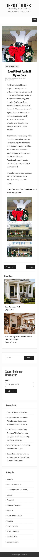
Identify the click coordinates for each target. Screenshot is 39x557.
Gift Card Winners (14, 505)
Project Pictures (12, 66)
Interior (10, 521)
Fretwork (10, 500)
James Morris (9, 80)
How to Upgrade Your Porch (12, 307)
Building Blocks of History (17, 490)
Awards (10, 479)
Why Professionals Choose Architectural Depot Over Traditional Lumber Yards (17, 420)
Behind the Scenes (14, 484)
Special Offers (12, 537)
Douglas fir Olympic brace (17, 102)
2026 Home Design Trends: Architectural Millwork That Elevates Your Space (18, 457)
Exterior (10, 495)
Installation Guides (14, 516)
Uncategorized (13, 542)
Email (7, 380)
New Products (12, 526)
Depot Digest (19, 5)
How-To (10, 510)
